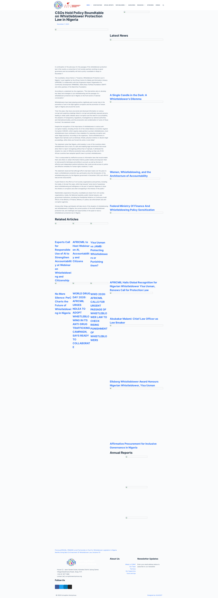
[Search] (163, 5)
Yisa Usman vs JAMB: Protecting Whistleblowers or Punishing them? (99, 254)
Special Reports (109, 5)
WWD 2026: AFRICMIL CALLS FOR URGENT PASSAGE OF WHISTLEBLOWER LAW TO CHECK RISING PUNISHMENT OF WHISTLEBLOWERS (98, 317)
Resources (140, 5)
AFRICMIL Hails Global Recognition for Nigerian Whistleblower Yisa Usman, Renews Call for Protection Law (133, 286)
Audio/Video (131, 5)
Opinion (158, 5)
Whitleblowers (120, 5)
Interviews (150, 5)
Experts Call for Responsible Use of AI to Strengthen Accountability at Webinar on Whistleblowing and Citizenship (63, 261)
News (88, 5)
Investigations (97, 5)
